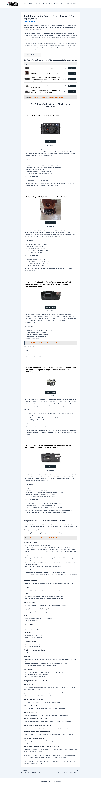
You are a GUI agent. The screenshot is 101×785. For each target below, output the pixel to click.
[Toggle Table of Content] (37, 55)
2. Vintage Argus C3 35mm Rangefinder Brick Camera (45, 197)
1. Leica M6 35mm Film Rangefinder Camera (42, 116)
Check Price (72, 68)
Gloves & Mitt (43, 3)
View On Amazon (50, 141)
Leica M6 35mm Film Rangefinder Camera (42, 68)
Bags (35, 3)
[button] (63, 3)
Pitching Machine (53, 3)
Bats (30, 3)
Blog (62, 3)
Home (25, 3)
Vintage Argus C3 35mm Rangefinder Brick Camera (44, 73)
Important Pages (71, 3)
